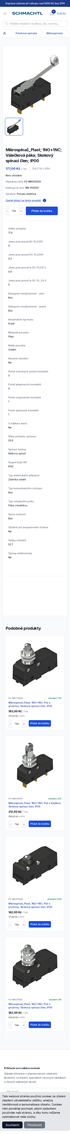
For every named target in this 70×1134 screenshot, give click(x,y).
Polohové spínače (26, 33)
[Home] (4, 33)
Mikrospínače (55, 33)
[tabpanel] (35, 84)
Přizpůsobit (34, 1125)
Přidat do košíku (41, 211)
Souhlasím (12, 1125)
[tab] (14, 126)
